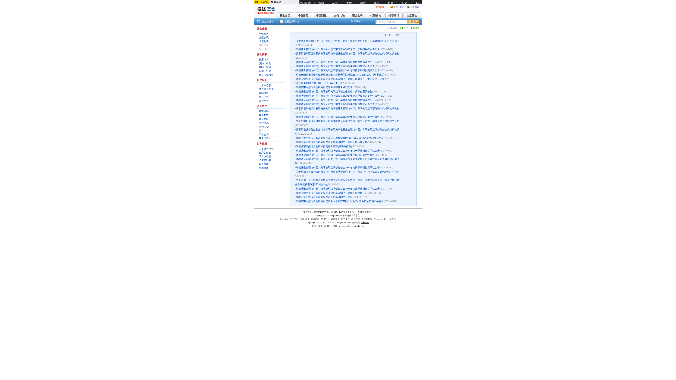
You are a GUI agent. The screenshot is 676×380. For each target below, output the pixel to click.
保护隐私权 (367, 219)
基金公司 (357, 15)
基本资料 (264, 111)
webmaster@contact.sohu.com (351, 226)
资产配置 (264, 101)
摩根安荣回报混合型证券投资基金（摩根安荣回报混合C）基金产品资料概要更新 (340, 74)
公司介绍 (391, 219)
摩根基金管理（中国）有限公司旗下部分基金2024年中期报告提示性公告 (335, 104)
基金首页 (285, 15)
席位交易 (264, 134)
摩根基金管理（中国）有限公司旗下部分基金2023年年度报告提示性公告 (335, 155)
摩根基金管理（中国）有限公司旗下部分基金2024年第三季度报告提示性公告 (338, 95)
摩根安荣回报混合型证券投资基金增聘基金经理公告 (324, 87)
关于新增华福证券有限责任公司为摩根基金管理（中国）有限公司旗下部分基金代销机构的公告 (347, 108)
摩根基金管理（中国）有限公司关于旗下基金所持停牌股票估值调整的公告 (336, 62)
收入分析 (264, 164)
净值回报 (321, 15)
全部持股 (264, 93)
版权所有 (365, 222)
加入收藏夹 (398, 7)
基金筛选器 (267, 21)
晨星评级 (356, 21)
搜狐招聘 (304, 219)
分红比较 (339, 15)
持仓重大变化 (266, 89)
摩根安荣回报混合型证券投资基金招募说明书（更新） (325, 197)
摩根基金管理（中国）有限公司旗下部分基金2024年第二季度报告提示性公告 (338, 117)
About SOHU (380, 219)
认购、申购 (265, 63)
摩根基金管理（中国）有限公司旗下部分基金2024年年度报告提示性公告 (335, 66)
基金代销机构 (266, 75)
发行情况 (264, 123)
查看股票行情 (291, 21)
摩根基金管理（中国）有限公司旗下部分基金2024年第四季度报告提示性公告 (338, 70)
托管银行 (394, 15)
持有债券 (264, 97)
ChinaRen (284, 219)
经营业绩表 (265, 156)
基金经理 (264, 119)
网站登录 (315, 219)
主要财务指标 (266, 148)
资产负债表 (265, 152)
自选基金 (412, 15)
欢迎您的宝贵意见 (351, 215)
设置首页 (335, 219)
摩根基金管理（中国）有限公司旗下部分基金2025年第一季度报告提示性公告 (338, 49)
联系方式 (355, 219)
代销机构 (375, 15)
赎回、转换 (265, 67)
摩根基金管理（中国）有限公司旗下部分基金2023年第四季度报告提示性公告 (338, 167)
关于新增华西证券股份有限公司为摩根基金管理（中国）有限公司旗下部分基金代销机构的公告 (347, 53)
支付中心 (294, 219)
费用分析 (264, 168)
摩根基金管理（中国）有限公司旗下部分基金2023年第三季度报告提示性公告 (338, 188)
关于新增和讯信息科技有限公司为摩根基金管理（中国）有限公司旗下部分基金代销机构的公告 (347, 121)
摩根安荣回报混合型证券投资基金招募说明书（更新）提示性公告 (331, 142)
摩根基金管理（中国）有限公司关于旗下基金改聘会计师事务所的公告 (334, 91)
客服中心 (325, 219)
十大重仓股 (265, 85)
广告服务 (345, 219)
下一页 (395, 35)
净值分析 (264, 33)
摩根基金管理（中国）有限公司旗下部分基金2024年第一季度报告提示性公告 (338, 150)
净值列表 (264, 41)
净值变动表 (265, 160)
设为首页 (415, 7)
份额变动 (264, 126)
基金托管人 (265, 138)
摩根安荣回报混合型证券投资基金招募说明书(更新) (324, 146)
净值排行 (303, 15)
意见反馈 (380, 7)
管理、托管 (265, 71)
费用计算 (264, 59)
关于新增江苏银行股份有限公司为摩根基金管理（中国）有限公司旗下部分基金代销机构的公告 (347, 171)
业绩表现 (264, 37)
